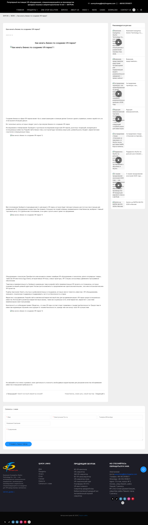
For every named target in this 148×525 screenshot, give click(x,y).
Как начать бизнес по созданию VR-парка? (32, 16)
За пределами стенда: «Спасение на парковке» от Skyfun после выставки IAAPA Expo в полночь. (134, 135)
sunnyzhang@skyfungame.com (103, 3)
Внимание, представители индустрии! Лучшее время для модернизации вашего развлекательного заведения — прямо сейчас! (134, 60)
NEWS (13, 16)
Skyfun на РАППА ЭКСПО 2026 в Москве (134, 203)
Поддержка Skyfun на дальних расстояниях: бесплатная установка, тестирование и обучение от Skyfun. (134, 153)
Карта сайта (83, 515)
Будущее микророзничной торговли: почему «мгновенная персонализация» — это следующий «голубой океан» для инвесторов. (134, 111)
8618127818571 (126, 3)
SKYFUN (5, 16)
